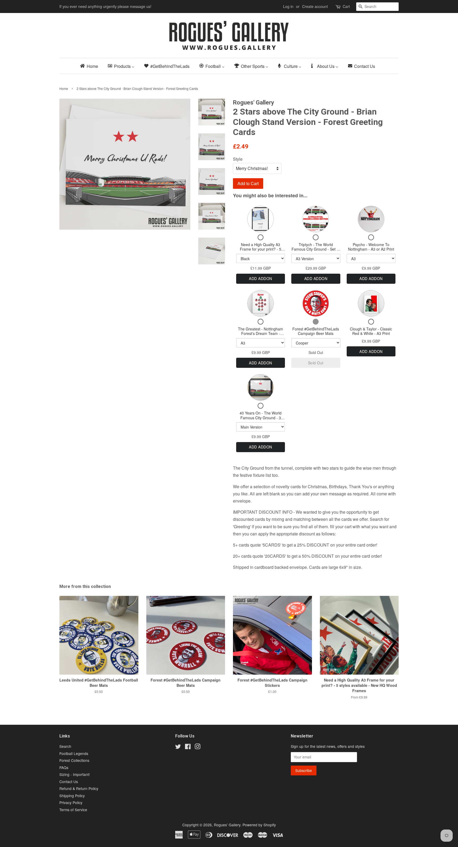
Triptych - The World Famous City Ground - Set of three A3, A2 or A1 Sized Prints (316, 251)
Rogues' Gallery (227, 824)
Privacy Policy (70, 802)
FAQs (63, 767)
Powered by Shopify (259, 824)
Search (65, 746)
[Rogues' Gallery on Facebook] (188, 747)
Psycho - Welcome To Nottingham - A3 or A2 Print (371, 247)
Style (238, 159)
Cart (346, 6)
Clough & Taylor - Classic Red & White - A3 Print (371, 331)
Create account (315, 6)
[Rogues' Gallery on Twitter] (178, 747)
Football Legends (73, 753)
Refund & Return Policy (78, 788)
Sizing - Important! (74, 774)
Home (63, 88)
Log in (288, 6)
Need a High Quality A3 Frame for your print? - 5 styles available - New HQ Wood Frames (260, 251)
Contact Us (68, 781)
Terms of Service (73, 809)
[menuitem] (91, 66)
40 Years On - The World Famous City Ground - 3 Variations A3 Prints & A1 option (260, 420)
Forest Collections (74, 760)
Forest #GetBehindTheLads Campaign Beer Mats (315, 331)
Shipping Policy (72, 795)
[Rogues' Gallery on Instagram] (197, 747)
